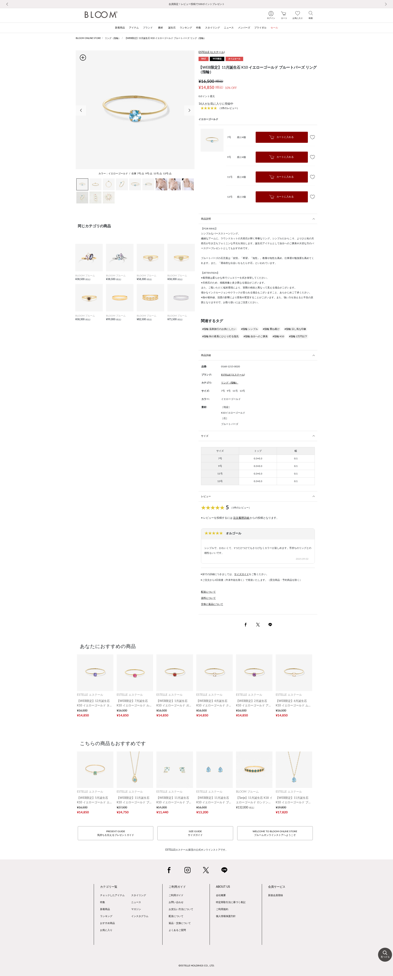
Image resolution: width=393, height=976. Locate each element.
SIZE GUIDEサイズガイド (195, 833)
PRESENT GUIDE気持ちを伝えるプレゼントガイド (115, 833)
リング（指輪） (113, 38)
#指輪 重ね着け (271, 329)
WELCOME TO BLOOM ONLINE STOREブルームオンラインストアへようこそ (275, 833)
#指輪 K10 (278, 336)
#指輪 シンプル (249, 329)
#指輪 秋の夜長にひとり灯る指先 (220, 336)
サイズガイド (241, 574)
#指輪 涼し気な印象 (295, 329)
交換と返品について (212, 604)
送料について (208, 598)
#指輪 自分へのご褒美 (256, 336)
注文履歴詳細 (241, 518)
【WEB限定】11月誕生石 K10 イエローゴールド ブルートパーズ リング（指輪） (165, 38)
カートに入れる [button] (285, 137)
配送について (208, 592)
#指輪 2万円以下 (298, 336)
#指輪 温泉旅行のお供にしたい (219, 329)
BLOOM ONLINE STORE (88, 38)
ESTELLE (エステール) (212, 52)
